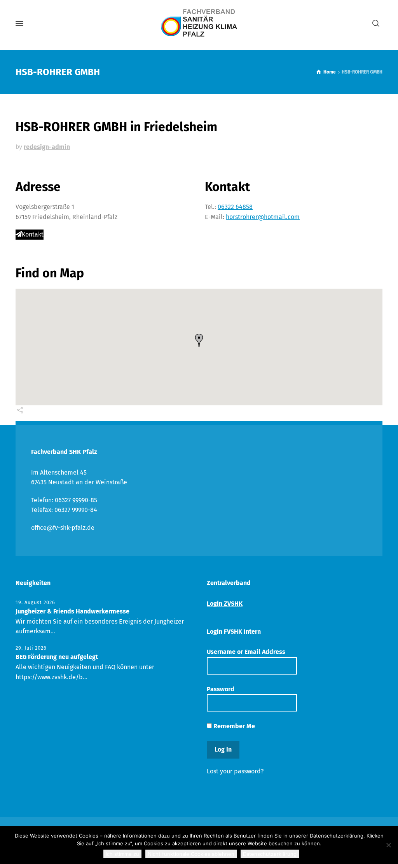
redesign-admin (47, 147)
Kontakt (33, 234)
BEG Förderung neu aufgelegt (57, 657)
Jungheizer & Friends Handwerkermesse (72, 611)
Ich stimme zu (122, 854)
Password (220, 689)
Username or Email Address (246, 651)
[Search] (375, 23)
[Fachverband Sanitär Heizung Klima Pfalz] (199, 23)
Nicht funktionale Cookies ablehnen (191, 854)
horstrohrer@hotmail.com (263, 217)
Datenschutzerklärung (270, 854)
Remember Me (233, 726)
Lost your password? (235, 771)
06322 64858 (235, 206)
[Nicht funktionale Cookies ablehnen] (388, 845)
